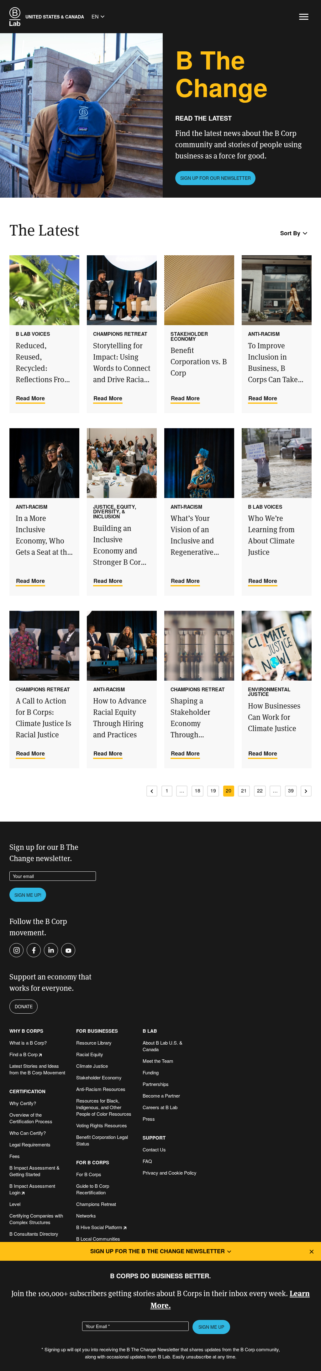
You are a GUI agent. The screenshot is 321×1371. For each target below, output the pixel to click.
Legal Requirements (29, 1144)
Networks (86, 1215)
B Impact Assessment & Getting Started (34, 1170)
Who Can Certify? (27, 1133)
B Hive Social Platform (99, 1227)
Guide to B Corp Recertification (92, 1189)
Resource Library (94, 1042)
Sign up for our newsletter (215, 178)
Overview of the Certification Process (30, 1117)
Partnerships (156, 1084)
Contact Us (154, 1149)
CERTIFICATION (27, 1091)
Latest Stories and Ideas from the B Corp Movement (37, 1069)
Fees (14, 1156)
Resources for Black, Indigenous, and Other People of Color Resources (103, 1107)
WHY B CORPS (26, 1031)
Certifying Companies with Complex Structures (36, 1218)
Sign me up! (27, 895)
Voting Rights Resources (101, 1125)
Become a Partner (161, 1095)
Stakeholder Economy (99, 1077)
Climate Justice (92, 1065)
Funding (151, 1072)
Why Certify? (22, 1103)
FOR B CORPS (92, 1162)
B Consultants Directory (33, 1233)
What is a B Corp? (28, 1042)
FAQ (147, 1161)
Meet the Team (158, 1060)
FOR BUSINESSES (97, 1031)
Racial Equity (89, 1054)
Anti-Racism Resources (100, 1089)
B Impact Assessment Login (32, 1189)
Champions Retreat (96, 1204)
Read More (30, 398)
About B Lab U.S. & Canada (162, 1045)
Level (14, 1204)
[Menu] (304, 17)
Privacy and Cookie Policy (170, 1172)
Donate (24, 1006)
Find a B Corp (23, 1054)
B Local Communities (98, 1238)
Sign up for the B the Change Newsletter (157, 1251)
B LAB (150, 1031)
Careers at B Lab (160, 1107)
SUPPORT (154, 1138)
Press (149, 1118)
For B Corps (88, 1174)
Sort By (290, 233)
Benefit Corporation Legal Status (102, 1140)
